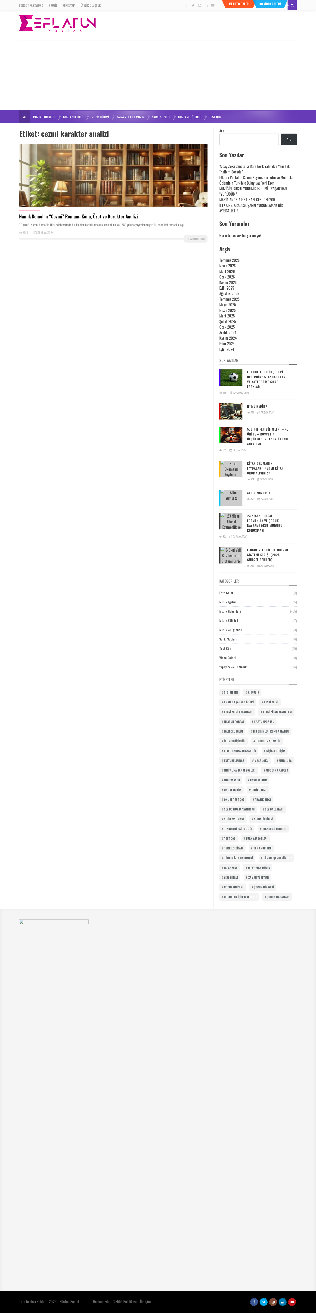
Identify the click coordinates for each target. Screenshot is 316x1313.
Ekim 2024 (227, 343)
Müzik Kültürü (73, 116)
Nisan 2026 (227, 266)
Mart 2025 (227, 316)
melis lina (285, 760)
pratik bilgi (263, 799)
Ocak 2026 (227, 277)
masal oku (261, 760)
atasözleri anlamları (238, 712)
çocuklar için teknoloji (240, 897)
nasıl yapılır (258, 780)
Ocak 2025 (227, 327)
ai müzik (253, 692)
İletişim (145, 1301)
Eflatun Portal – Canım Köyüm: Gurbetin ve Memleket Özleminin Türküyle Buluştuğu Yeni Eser (257, 180)
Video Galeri (227, 657)
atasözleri (271, 702)
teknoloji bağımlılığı (238, 829)
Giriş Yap (69, 5)
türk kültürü (262, 848)
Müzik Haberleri (44, 116)
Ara (221, 131)
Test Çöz (215, 116)
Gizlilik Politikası (125, 1301)
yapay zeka (231, 868)
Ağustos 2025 (229, 293)
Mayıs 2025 (227, 304)
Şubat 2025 (227, 321)
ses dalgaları (274, 809)
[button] (24, 116)
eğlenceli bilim (233, 731)
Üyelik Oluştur (91, 5)
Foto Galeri (226, 592)
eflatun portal (234, 722)
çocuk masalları (278, 897)
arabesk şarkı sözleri (239, 702)
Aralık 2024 (227, 332)
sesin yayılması (234, 819)
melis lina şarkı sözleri (240, 770)
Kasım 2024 (228, 338)
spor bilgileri (263, 819)
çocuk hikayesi (264, 887)
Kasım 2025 (228, 282)
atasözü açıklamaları (277, 712)
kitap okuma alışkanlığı (240, 751)
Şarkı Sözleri (161, 116)
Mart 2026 (227, 271)
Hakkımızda (101, 1301)
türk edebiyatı (233, 848)
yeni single (231, 877)
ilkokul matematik (268, 741)
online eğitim (232, 790)
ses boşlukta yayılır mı (239, 809)
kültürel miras (234, 760)
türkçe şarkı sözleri (277, 858)
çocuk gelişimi (234, 887)
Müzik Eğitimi (100, 116)
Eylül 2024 (226, 349)
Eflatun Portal (69, 1301)
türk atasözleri (256, 838)
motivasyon (232, 780)
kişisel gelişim (275, 751)
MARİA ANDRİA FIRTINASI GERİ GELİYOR (247, 199)
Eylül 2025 (226, 288)
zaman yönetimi (258, 877)
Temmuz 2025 (229, 299)
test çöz (229, 838)
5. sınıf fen (231, 692)
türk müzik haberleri (238, 858)
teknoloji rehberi (274, 829)
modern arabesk (277, 770)
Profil (53, 5)
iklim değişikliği (234, 741)
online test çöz (234, 799)
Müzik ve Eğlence (189, 116)
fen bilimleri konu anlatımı (271, 731)
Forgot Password (31, 5)
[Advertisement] (158, 75)
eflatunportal (264, 722)
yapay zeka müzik (259, 868)
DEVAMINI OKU (195, 238)
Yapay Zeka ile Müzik (130, 116)
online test (258, 790)
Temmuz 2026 (229, 260)
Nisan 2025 (227, 310)
